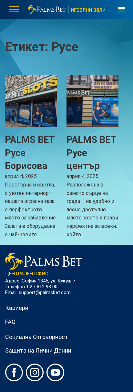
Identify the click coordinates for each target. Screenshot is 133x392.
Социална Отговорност (36, 337)
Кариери (16, 307)
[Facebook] (14, 374)
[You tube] (55, 374)
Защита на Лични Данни (38, 350)
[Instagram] (35, 374)
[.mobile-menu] (14, 8)
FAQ (10, 321)
